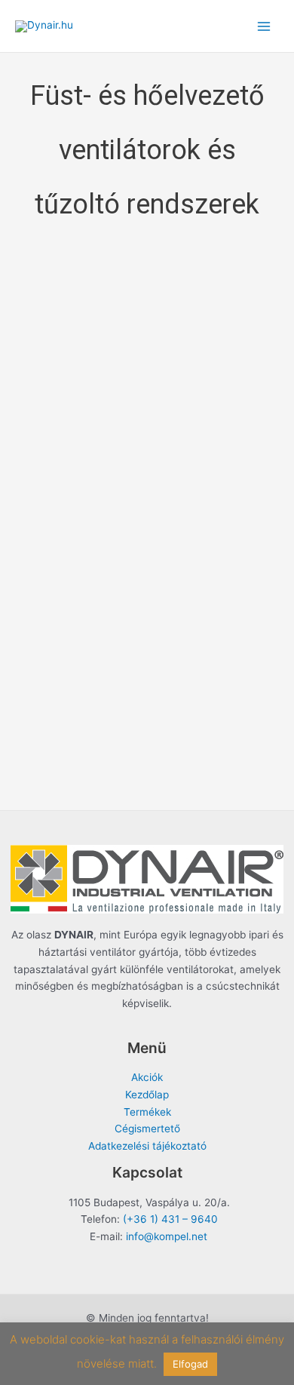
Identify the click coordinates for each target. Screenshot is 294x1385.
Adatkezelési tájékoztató (147, 1146)
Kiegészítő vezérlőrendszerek (147, 657)
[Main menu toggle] (264, 26)
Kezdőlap (147, 1095)
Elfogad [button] (190, 1364)
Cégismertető (147, 1128)
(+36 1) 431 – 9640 (170, 1219)
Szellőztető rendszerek (147, 758)
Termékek (147, 1112)
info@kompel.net (166, 1236)
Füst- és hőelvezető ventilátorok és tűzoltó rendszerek (147, 324)
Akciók (147, 1077)
